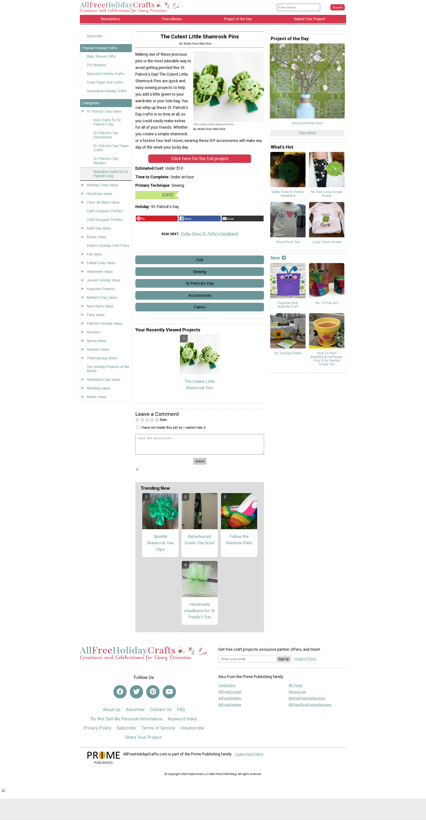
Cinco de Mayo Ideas (103, 202)
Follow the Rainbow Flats (239, 539)
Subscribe (95, 36)
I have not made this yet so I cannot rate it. (173, 427)
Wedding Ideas (98, 388)
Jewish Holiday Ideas (103, 280)
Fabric (200, 307)
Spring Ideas (96, 341)
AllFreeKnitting (229, 698)
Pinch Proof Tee (288, 242)
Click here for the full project (199, 158)
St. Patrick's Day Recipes (105, 161)
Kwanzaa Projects (101, 289)
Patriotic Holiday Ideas (104, 323)
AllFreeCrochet (229, 692)
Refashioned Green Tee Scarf (200, 539)
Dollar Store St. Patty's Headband (209, 234)
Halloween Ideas (100, 271)
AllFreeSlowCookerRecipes (310, 705)
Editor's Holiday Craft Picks (108, 246)
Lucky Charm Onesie (326, 242)
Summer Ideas (98, 349)
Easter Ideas (96, 237)
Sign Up (283, 659)
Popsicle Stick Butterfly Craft (288, 305)
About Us (111, 709)
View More (307, 133)
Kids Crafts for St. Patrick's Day (107, 122)
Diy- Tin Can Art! (326, 303)
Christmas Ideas (99, 194)
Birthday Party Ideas (102, 185)
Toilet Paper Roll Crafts (105, 82)
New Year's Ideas (100, 306)
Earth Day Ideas (99, 228)
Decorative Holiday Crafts (107, 91)
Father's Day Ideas (101, 263)
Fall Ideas (94, 254)
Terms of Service (158, 728)
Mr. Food (295, 685)
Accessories (199, 295)
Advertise (135, 709)
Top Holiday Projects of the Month (108, 369)
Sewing (199, 271)
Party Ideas (96, 315)
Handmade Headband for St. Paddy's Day (200, 611)
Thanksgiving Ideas (102, 358)
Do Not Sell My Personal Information (127, 719)
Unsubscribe (192, 728)
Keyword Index (182, 719)
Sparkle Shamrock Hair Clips (160, 543)
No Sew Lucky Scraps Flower (326, 194)
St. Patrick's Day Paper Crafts (111, 148)
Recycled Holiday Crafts (105, 74)
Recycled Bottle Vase (307, 123)
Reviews (93, 332)
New (275, 258)
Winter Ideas (96, 397)
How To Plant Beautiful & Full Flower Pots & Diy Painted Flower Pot (327, 359)
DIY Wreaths (96, 65)
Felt (199, 259)
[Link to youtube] (169, 691)
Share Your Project (143, 737)
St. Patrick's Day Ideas (104, 111)
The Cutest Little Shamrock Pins (199, 384)
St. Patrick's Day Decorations (105, 135)
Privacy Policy (97, 728)
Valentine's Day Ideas (103, 380)
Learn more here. (249, 754)
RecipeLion (297, 692)
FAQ (181, 709)
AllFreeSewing (229, 705)
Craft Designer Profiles (105, 220)
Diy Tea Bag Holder (288, 353)
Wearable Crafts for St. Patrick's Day (111, 174)
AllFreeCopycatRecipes (307, 698)
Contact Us (161, 709)
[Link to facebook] (120, 691)
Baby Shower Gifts (101, 56)
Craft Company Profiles (105, 211)
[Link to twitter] (136, 691)
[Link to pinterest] (153, 691)
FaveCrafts (226, 685)
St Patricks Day (200, 283)
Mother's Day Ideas (102, 297)
